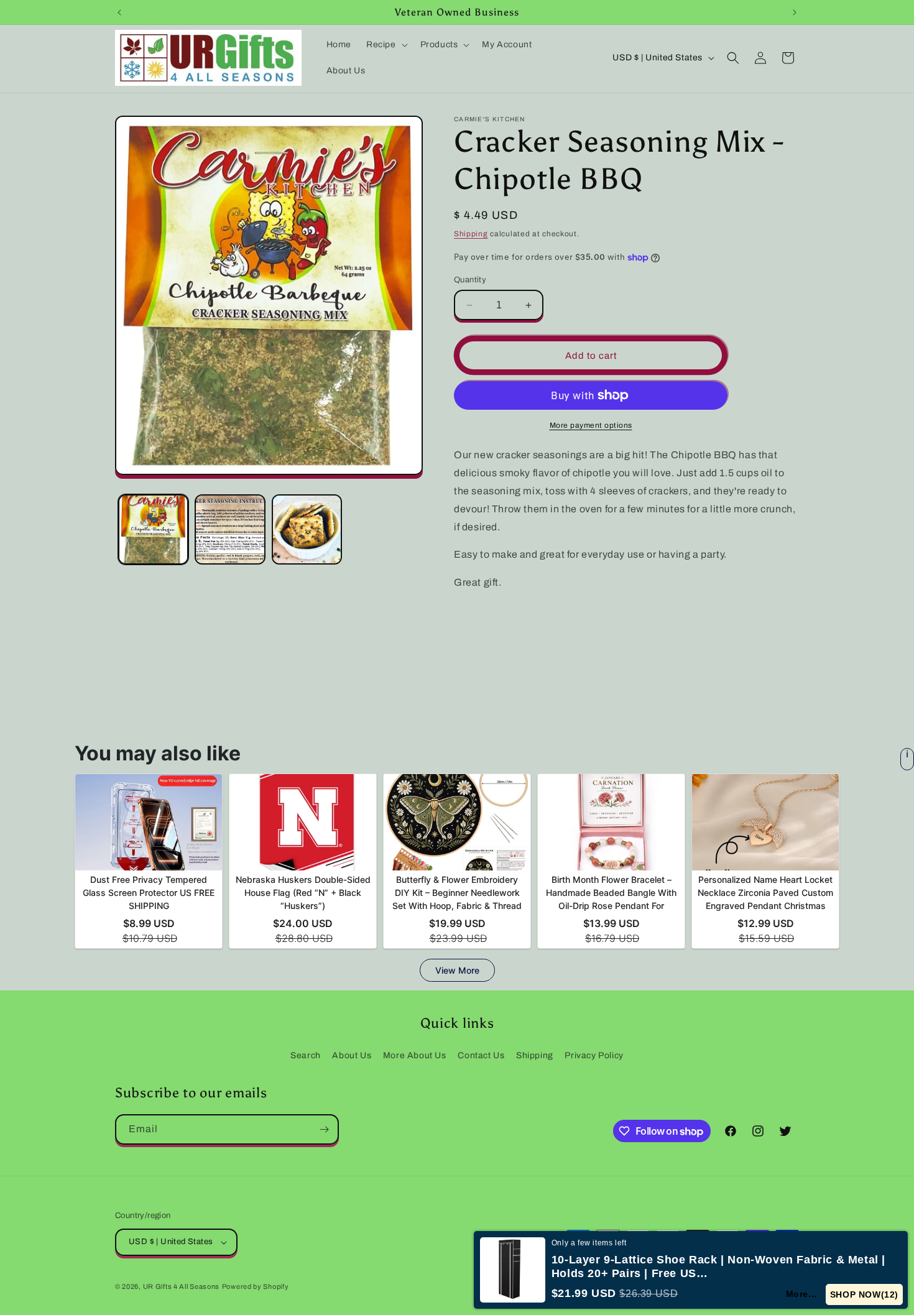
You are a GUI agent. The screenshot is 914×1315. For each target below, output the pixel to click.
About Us (351, 1055)
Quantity (470, 279)
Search (305, 1055)
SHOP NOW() (864, 1294)
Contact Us (481, 1055)
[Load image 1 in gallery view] (153, 529)
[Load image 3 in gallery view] (307, 529)
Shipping (471, 233)
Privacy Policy (594, 1055)
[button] (386, 45)
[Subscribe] (324, 1129)
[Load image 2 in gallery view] (230, 529)
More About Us (414, 1055)
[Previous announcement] (119, 12)
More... (802, 1294)
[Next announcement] (794, 12)
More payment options (591, 425)
